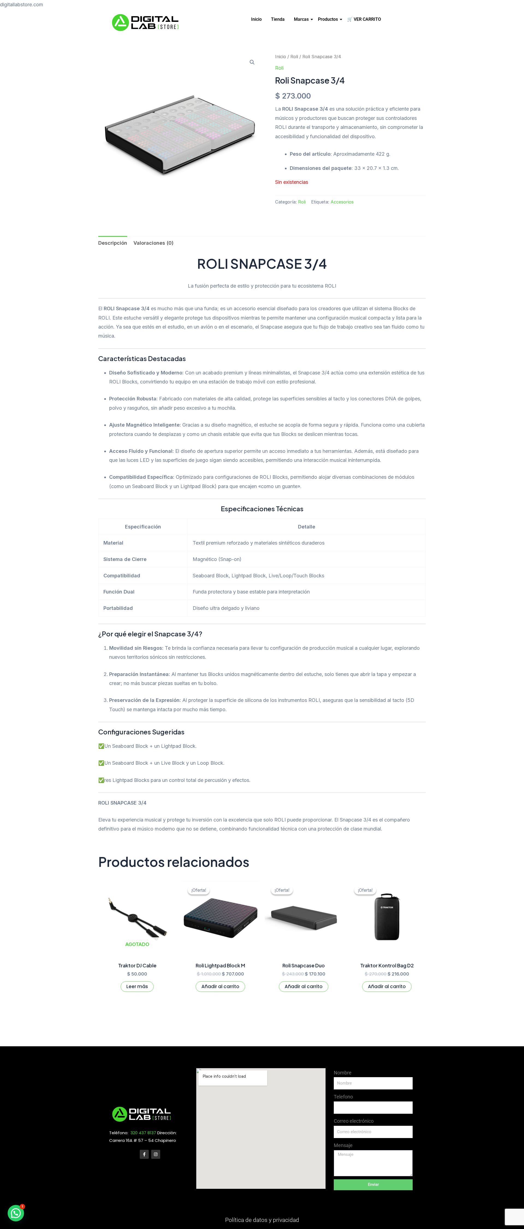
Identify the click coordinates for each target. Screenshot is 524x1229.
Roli (294, 56)
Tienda (278, 19)
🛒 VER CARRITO (364, 19)
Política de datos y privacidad (262, 1220)
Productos (328, 19)
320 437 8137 (143, 1133)
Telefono (343, 1097)
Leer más (137, 986)
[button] (252, 62)
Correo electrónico (354, 1121)
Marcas (301, 19)
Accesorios (342, 202)
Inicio (256, 19)
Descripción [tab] (112, 243)
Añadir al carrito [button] (220, 986)
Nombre (343, 1073)
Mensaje (343, 1145)
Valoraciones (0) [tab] (153, 243)
